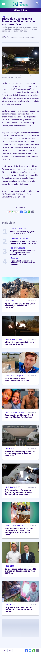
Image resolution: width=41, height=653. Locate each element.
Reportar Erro (21, 207)
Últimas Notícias (20, 10)
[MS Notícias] (20, 4)
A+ (10, 651)
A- (4, 650)
